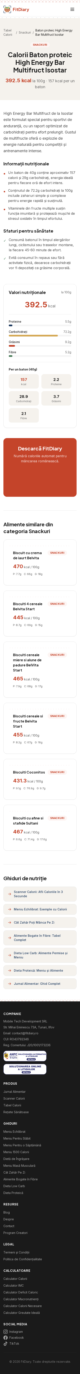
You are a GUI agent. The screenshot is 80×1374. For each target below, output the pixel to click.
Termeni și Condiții (16, 1252)
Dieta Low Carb (14, 1186)
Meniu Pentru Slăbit (17, 1138)
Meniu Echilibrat (14, 1131)
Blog (6, 1212)
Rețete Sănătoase (16, 1112)
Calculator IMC (13, 1285)
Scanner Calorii (14, 1098)
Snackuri (25, 32)
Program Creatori (15, 1233)
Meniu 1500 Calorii (16, 1152)
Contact (8, 1226)
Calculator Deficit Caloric (20, 1292)
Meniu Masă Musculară (19, 1165)
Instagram (16, 1331)
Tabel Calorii (7, 32)
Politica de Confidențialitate (22, 1259)
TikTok (14, 1343)
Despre (8, 1219)
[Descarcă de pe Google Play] (40, 485)
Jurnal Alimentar (14, 1091)
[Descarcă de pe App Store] (40, 472)
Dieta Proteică (13, 1193)
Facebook (16, 1337)
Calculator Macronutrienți (21, 1299)
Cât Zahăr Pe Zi (14, 1172)
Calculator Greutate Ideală (21, 1312)
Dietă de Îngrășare (16, 1159)
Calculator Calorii (15, 1278)
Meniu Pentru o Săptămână (22, 1145)
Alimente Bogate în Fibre (20, 1179)
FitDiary (21, 9)
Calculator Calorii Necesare (22, 1306)
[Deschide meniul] (72, 9)
